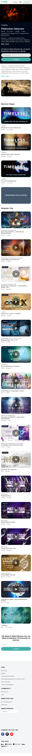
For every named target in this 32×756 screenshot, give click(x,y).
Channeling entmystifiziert (10, 259)
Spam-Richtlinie (5, 682)
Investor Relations (6, 702)
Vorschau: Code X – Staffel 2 (11, 313)
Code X (3, 312)
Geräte (3, 673)
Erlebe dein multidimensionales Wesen (12, 443)
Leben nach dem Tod (8, 548)
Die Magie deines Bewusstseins (12, 445)
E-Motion (4, 625)
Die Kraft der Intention (9, 469)
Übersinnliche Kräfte (8, 522)
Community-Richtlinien (7, 676)
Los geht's (16, 59)
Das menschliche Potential (10, 366)
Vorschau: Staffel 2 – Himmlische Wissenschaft (12, 232)
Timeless (4, 25)
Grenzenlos (4, 364)
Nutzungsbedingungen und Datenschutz (13, 679)
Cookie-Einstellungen (7, 684)
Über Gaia (4, 670)
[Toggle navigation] (1, 2)
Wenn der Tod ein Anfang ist (11, 127)
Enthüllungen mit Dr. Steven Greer (11, 338)
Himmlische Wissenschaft (8, 230)
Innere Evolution (5, 573)
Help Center (4, 692)
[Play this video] (16, 220)
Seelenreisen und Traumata (10, 154)
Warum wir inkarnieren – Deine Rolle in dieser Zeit (14, 286)
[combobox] (9, 711)
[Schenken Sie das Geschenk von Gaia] (20, 2)
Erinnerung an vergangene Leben (12, 391)
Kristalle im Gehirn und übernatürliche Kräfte (14, 600)
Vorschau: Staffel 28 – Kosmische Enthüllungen (12, 417)
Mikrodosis (4, 494)
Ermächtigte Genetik (8, 575)
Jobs (2, 694)
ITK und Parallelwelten (8, 181)
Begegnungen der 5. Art (9, 340)
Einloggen (26, 2)
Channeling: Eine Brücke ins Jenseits (12, 258)
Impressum (4, 704)
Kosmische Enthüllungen (8, 415)
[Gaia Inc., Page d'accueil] (5, 2)
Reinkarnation (5, 496)
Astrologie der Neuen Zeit (8, 284)
